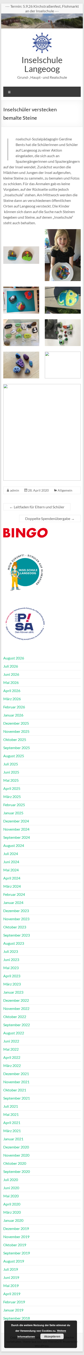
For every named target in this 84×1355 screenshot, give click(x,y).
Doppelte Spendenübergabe (50, 518)
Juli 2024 (10, 853)
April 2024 (11, 878)
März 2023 (12, 984)
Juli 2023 (10, 951)
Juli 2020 (10, 1179)
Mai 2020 (11, 1196)
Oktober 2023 (14, 927)
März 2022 (12, 1065)
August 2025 (13, 756)
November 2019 (16, 1236)
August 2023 (13, 943)
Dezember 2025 (16, 723)
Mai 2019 (11, 1285)
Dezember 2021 (16, 1073)
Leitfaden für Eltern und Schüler (36, 507)
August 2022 (13, 1033)
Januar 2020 (13, 1220)
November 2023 (16, 919)
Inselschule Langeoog (42, 64)
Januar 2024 (13, 902)
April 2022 (11, 1057)
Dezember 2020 (16, 1147)
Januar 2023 (13, 992)
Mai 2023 (11, 967)
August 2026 (13, 658)
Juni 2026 (11, 674)
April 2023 (11, 976)
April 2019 (11, 1293)
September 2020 (16, 1171)
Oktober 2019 (14, 1245)
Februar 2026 (14, 707)
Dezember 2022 (16, 1000)
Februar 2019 (14, 1302)
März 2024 (12, 886)
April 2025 (11, 788)
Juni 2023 (11, 959)
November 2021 (16, 1082)
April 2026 (11, 690)
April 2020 (11, 1204)
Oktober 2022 (14, 1016)
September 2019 (16, 1253)
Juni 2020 (11, 1187)
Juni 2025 (11, 772)
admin (14, 490)
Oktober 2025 (14, 739)
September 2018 (16, 1318)
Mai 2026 (11, 682)
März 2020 (12, 1212)
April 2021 (11, 1122)
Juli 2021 (10, 1106)
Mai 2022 (11, 1049)
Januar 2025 (13, 813)
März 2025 (12, 796)
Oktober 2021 (14, 1090)
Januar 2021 (13, 1139)
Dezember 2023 (16, 910)
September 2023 (16, 935)
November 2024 (16, 829)
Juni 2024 (11, 861)
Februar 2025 (14, 804)
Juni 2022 (11, 1041)
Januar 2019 (13, 1310)
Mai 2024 (11, 870)
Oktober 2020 (14, 1163)
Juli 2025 (10, 764)
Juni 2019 (11, 1277)
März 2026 (12, 698)
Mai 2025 (11, 780)
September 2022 (16, 1024)
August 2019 (13, 1261)
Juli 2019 (10, 1269)
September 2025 (16, 747)
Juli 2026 (10, 666)
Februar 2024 (14, 894)
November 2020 (16, 1155)
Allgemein (65, 490)
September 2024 (16, 837)
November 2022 (16, 1008)
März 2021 (12, 1130)
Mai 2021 (11, 1114)
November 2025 (16, 731)
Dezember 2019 (16, 1228)
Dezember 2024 (16, 821)
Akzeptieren (52, 1336)
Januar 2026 (13, 715)
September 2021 (16, 1098)
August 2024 (13, 845)
